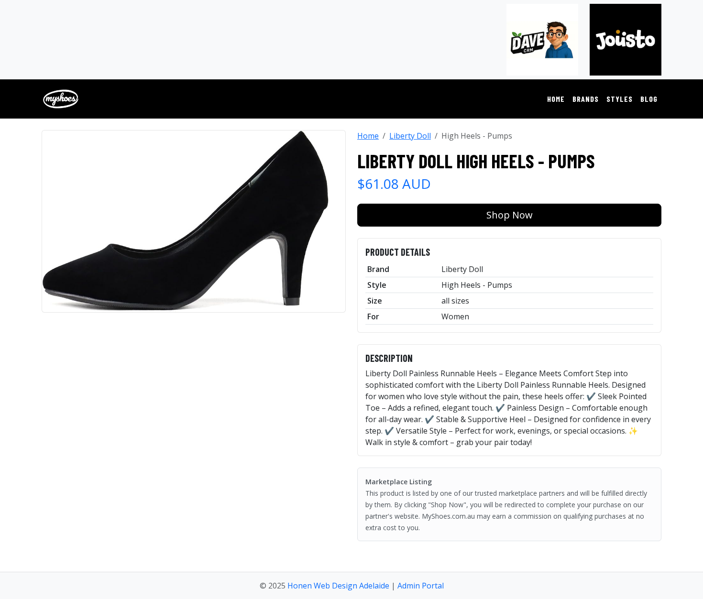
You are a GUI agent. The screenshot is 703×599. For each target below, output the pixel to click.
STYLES (619, 98)
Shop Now (509, 214)
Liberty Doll (410, 136)
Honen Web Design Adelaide (338, 585)
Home (368, 136)
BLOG (649, 98)
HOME (556, 98)
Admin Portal (420, 585)
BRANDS (585, 98)
